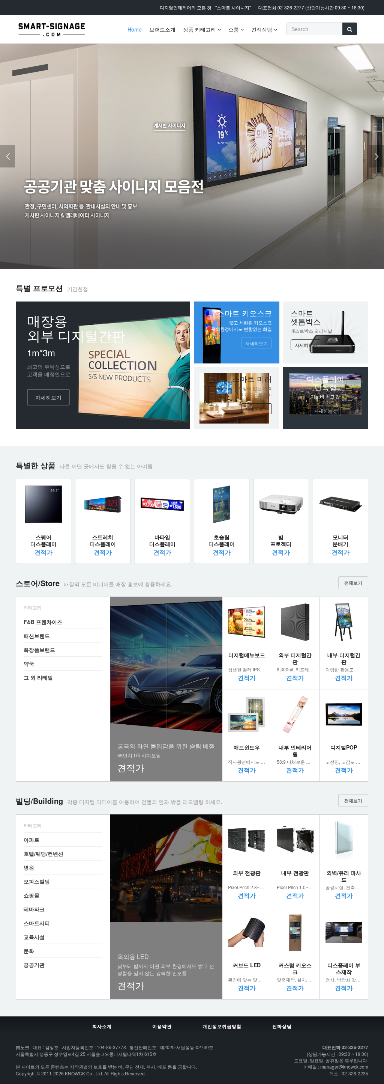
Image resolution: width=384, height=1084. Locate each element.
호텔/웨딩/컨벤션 (43, 853)
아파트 (31, 839)
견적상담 (262, 29)
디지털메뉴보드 (246, 655)
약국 (29, 663)
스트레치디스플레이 (103, 540)
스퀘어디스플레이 (43, 540)
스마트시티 (37, 923)
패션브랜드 (37, 635)
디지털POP (343, 747)
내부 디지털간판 (343, 658)
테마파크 (34, 909)
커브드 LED (247, 965)
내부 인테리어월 (295, 750)
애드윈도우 (247, 747)
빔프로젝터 (280, 540)
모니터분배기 (340, 540)
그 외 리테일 (38, 677)
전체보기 (353, 582)
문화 (29, 950)
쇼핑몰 (31, 895)
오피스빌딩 (37, 881)
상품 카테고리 (200, 29)
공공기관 (34, 964)
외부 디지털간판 (295, 658)
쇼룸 (234, 29)
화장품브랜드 (39, 649)
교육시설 (34, 937)
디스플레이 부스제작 (343, 968)
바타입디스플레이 (162, 540)
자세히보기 (48, 397)
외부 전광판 (247, 872)
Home (135, 29)
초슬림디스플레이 (221, 540)
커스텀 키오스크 (295, 968)
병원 (29, 867)
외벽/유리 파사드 (344, 876)
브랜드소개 (162, 29)
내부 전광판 (295, 872)
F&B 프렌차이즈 (43, 622)
